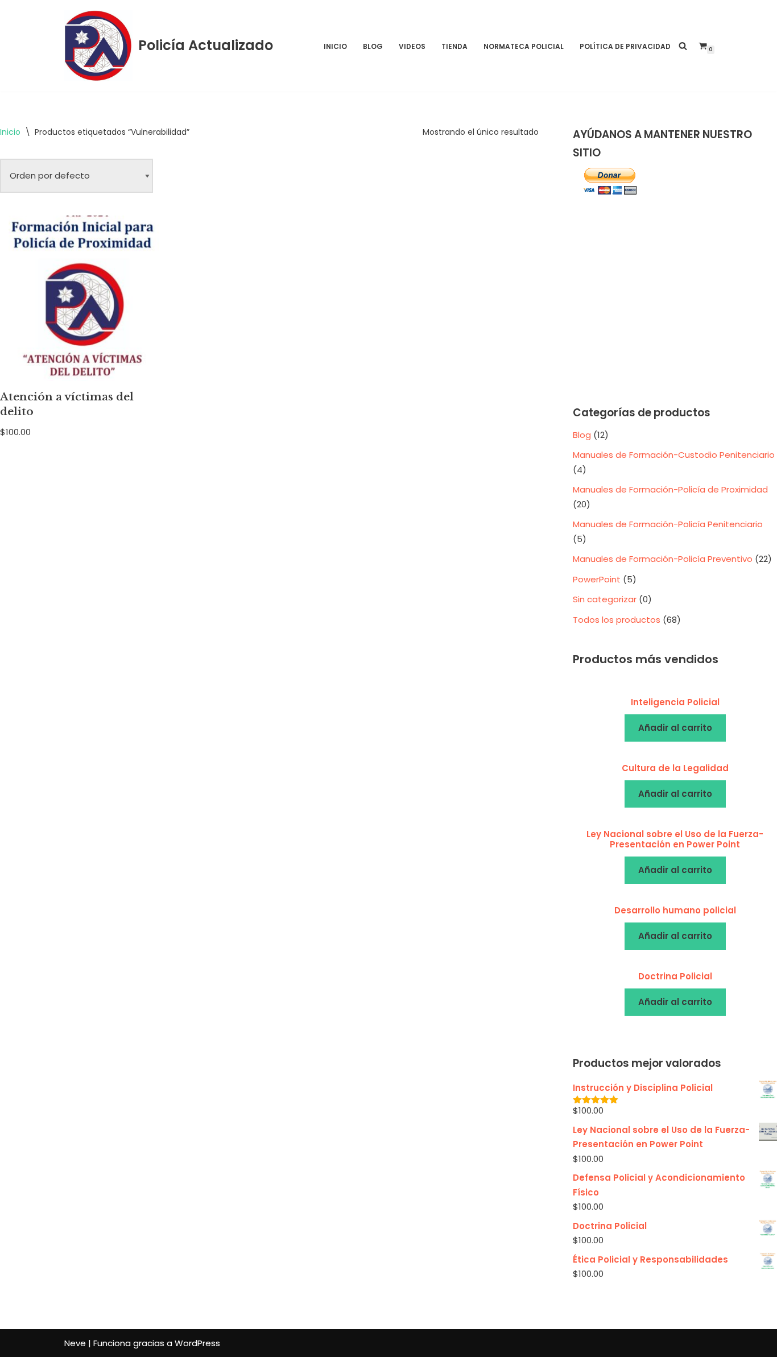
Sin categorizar (605, 599)
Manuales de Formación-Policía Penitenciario (668, 524)
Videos (412, 46)
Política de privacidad (625, 46)
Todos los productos (616, 620)
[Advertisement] (675, 301)
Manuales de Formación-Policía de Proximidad (670, 489)
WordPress (197, 1343)
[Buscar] (683, 46)
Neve (75, 1343)
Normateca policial (523, 46)
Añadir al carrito (675, 728)
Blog (373, 46)
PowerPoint (597, 579)
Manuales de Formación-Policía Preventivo (663, 559)
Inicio (335, 46)
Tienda (454, 46)
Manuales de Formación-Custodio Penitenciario (674, 455)
